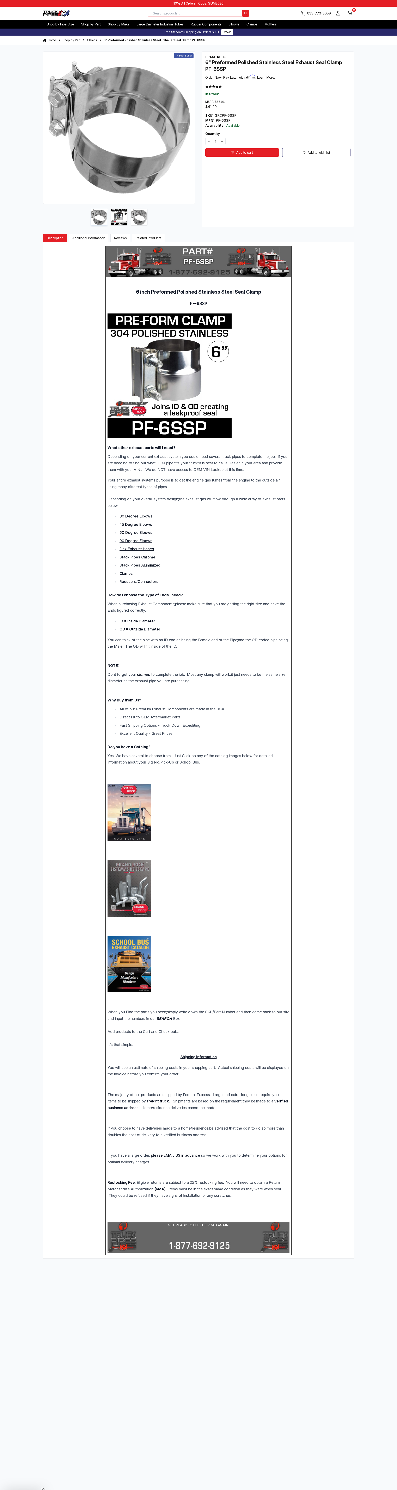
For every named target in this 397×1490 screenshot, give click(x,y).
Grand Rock (215, 57)
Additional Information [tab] (88, 238)
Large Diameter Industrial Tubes (160, 24)
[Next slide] (183, 127)
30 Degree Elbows (136, 516)
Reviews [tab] (120, 238)
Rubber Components (206, 24)
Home (52, 40)
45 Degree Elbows (136, 524)
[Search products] (245, 13)
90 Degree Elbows (136, 541)
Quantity (212, 134)
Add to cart (244, 152)
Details (227, 32)
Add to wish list (318, 152)
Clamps (251, 24)
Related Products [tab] (148, 238)
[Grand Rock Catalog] (198, 812)
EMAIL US (172, 1155)
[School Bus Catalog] (198, 964)
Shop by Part (91, 24)
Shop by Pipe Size (60, 24)
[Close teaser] (43, 1478)
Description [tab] (55, 238)
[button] (23, 1485)
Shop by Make (118, 24)
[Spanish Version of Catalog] (198, 888)
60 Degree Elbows (136, 532)
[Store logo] (56, 13)
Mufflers (270, 24)
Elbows (233, 24)
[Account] (338, 13)
